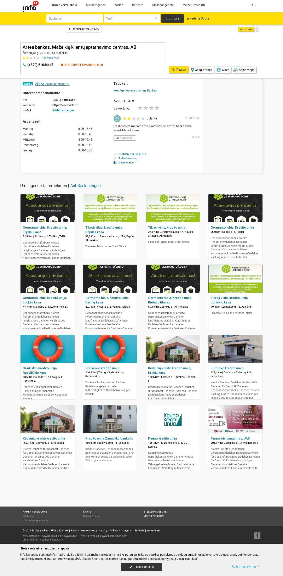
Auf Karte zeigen (85, 185)
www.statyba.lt (31, 536)
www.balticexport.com (114, 536)
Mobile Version (154, 516)
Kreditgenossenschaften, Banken (135, 90)
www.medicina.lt (51, 536)
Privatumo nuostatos (83, 530)
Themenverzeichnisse (35, 520)
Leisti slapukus (144, 567)
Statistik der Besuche (132, 154)
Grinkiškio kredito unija (102, 368)
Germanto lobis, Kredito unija (232, 227)
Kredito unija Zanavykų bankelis (109, 438)
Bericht (195, 137)
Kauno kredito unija (162, 438)
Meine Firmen (194, 5)
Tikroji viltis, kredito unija (166, 227)
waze (225, 70)
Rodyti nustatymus (244, 566)
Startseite (28, 516)
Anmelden (153, 530)
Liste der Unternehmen (85, 29)
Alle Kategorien (96, 5)
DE (253, 5)
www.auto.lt (70, 536)
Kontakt (63, 530)
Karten (119, 5)
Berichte (137, 5)
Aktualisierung (128, 158)
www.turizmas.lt (90, 536)
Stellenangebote (163, 5)
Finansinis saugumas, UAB (230, 438)
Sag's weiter (126, 162)
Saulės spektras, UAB (44, 530)
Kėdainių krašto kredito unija (44, 438)
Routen (96, 516)
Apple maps (246, 70)
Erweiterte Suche (198, 18)
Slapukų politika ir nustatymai (115, 530)
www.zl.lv (57, 539)
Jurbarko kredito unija (227, 368)
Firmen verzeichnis (64, 5)
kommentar (50, 58)
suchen (172, 18)
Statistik (139, 530)
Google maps (203, 70)
